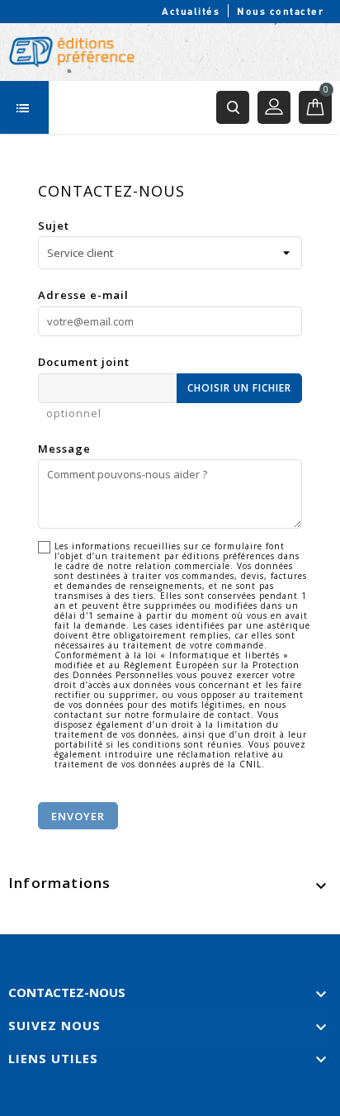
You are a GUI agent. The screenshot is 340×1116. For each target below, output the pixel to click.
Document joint (84, 361)
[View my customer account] (273, 107)
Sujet (53, 225)
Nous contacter (280, 11)
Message (64, 448)
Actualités (191, 11)
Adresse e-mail (83, 294)
